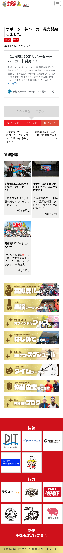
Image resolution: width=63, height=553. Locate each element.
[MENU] (57, 3)
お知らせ (8, 40)
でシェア (11, 123)
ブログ (15, 40)
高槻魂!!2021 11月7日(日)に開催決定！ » (45, 135)
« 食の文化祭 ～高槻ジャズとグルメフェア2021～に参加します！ (17, 137)
